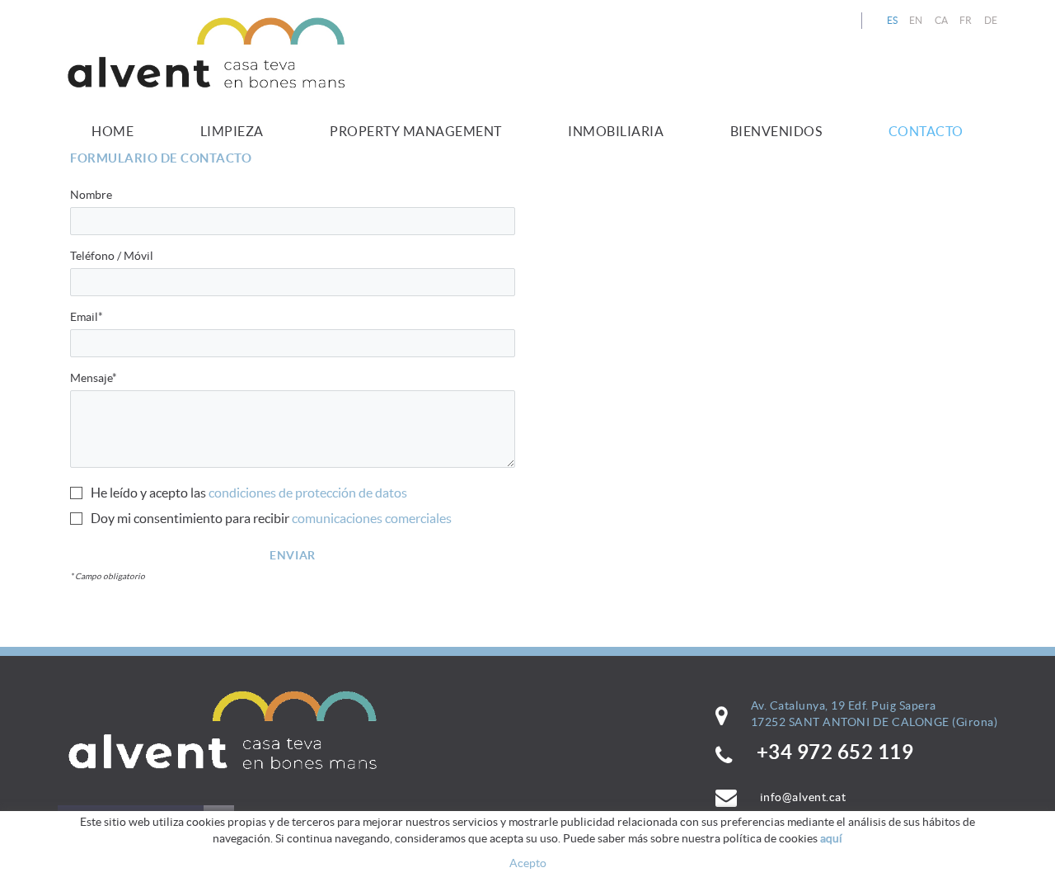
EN (916, 20)
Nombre (91, 194)
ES (892, 20)
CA (942, 20)
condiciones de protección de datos (308, 492)
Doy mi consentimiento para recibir (190, 518)
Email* (86, 316)
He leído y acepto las (148, 492)
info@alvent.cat (803, 797)
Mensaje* (93, 377)
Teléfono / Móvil (111, 255)
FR (966, 20)
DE (991, 20)
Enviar (293, 555)
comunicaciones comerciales (372, 518)
